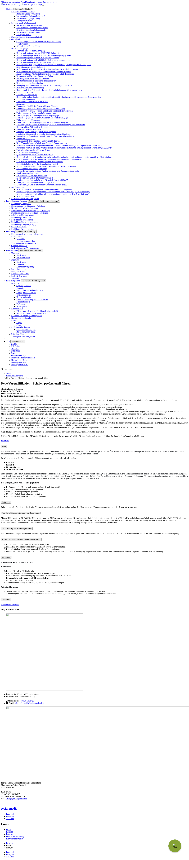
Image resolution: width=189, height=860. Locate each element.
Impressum (10, 834)
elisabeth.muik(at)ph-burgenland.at (29, 703)
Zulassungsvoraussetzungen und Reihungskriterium (21, 539)
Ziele (4, 446)
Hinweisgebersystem (14, 839)
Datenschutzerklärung (15, 836)
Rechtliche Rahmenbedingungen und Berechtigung (20, 513)
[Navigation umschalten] (43, 5)
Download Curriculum (10, 604)
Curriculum (6, 599)
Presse (8, 829)
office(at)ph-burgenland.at (16, 799)
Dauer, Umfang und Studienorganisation (16, 529)
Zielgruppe (6, 502)
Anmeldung (6, 557)
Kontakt (9, 832)
